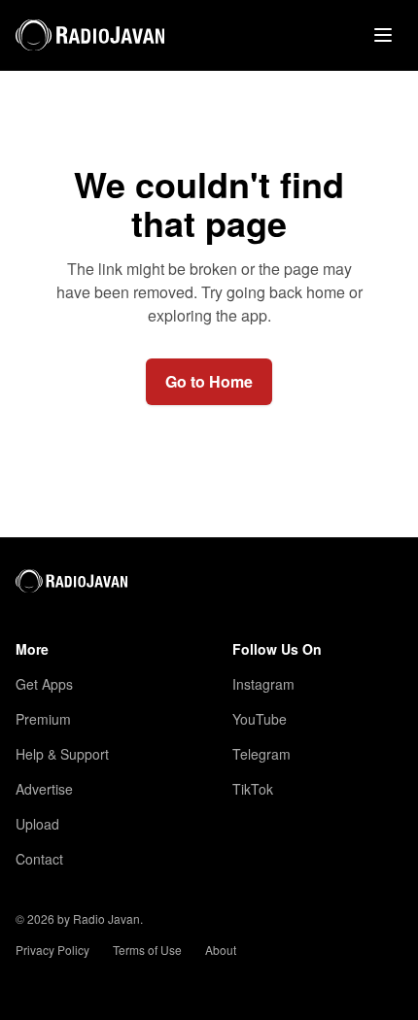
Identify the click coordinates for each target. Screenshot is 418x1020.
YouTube (259, 719)
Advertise (44, 789)
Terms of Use (147, 950)
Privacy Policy (52, 950)
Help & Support (62, 754)
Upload (37, 823)
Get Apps (44, 684)
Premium (43, 719)
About (220, 950)
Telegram (261, 754)
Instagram (263, 684)
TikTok (252, 789)
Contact (39, 858)
